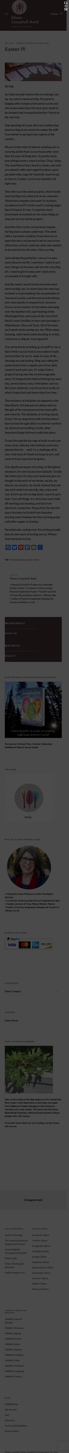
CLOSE (66, 3)
